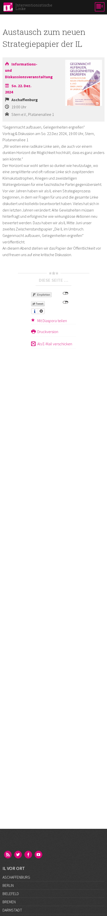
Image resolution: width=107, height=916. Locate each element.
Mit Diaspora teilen (52, 320)
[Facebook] (28, 855)
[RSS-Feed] (8, 855)
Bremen (9, 901)
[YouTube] (39, 855)
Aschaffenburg (16, 877)
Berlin (8, 885)
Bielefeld (10, 893)
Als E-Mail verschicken (54, 343)
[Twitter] (18, 855)
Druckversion (47, 331)
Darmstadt (12, 910)
